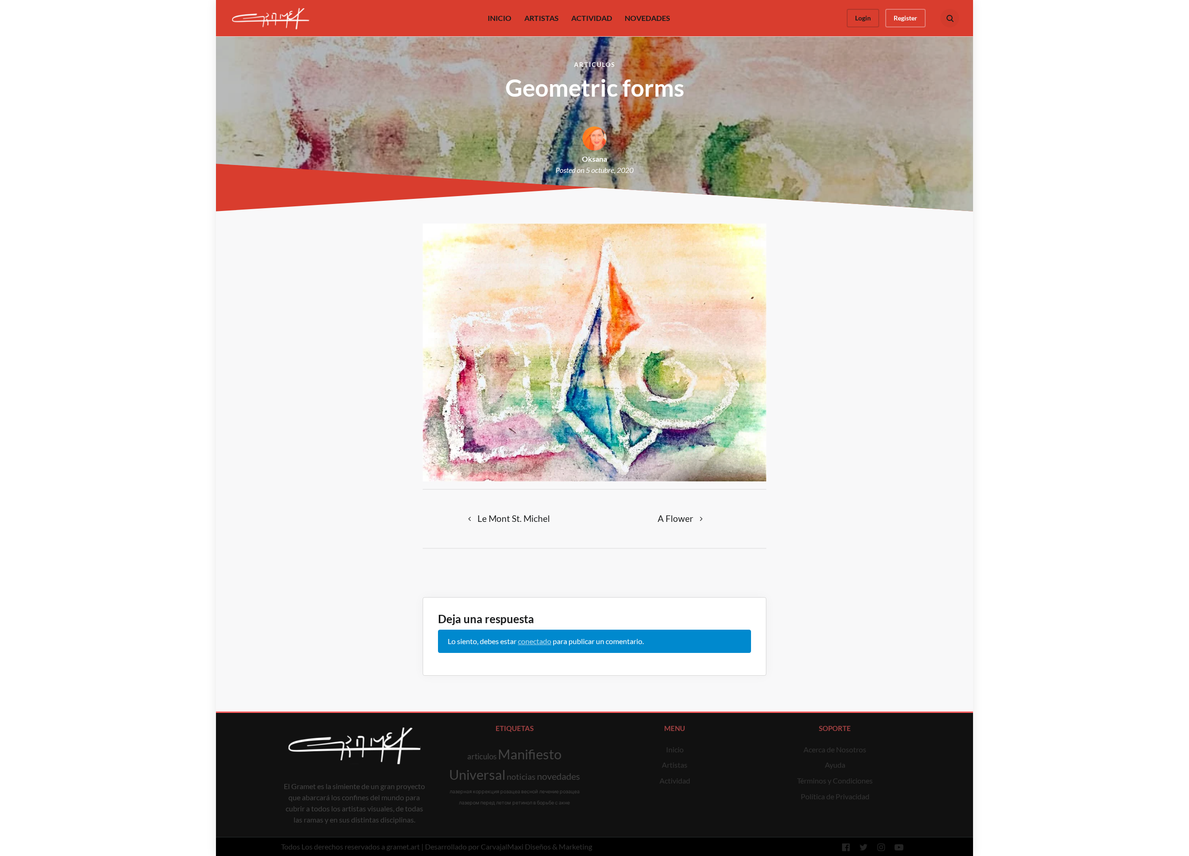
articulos (482, 756)
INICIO (499, 17)
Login (863, 18)
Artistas (674, 764)
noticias (521, 776)
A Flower (675, 518)
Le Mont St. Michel (513, 518)
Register (905, 18)
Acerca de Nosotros (835, 749)
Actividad (675, 780)
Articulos (594, 64)
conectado (534, 641)
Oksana (594, 158)
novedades (558, 776)
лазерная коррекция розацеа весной (494, 791)
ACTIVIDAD (591, 17)
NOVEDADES (647, 17)
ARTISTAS (541, 17)
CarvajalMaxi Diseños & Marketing (536, 846)
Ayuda (835, 764)
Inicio (675, 749)
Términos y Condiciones (835, 780)
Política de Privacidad (835, 796)
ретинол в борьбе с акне (541, 802)
